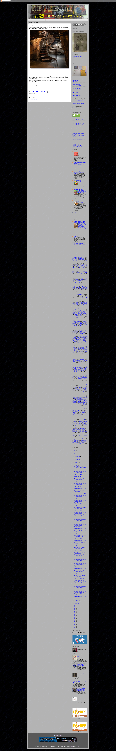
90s (73, 265)
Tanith (76, 410)
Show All (86, 253)
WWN (82, 441)
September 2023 (78, 459)
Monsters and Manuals (78, 171)
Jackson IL (83, 340)
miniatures (85, 357)
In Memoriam (83, 337)
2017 (75, 612)
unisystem (76, 422)
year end (76, 442)
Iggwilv (78, 337)
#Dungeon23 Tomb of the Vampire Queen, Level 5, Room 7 (80, 571)
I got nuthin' (84, 336)
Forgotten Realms (76, 321)
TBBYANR (76, 411)
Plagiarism (82, 379)
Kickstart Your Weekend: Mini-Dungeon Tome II (79, 576)
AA (86, 265)
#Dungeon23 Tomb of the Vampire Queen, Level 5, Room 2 (80, 592)
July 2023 (76, 462)
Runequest (82, 389)
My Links (64, 19)
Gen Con (76, 325)
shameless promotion (81, 396)
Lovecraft (75, 350)
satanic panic (84, 390)
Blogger (79, 746)
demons (76, 302)
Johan (86, 341)
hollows (73, 333)
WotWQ (75, 441)
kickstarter (82, 343)
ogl (82, 371)
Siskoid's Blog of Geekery (78, 200)
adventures (80, 268)
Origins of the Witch (78, 376)
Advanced (74, 267)
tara (78, 410)
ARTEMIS (84, 271)
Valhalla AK (80, 424)
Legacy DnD (84, 347)
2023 (75, 453)
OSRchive (78, 377)
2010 (75, 623)
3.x (78, 263)
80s (83, 264)
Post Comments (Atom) (38, 106)
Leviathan (75, 348)
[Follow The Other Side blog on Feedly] (76, 116)
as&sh (73, 272)
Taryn (86, 410)
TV (77, 421)
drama (85, 310)
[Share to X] (32, 93)
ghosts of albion (83, 325)
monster (74, 359)
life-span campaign (81, 348)
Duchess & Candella (82, 311)
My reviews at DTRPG (76, 144)
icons (75, 337)
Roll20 (76, 388)
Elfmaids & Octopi (77, 180)
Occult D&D (83, 370)
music (84, 362)
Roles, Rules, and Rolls (78, 189)
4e (82, 263)
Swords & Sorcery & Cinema (77, 89)
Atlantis (78, 272)
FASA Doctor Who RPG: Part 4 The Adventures (79, 553)
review (79, 387)
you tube (76, 443)
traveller (75, 419)
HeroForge (81, 331)
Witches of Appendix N (76, 95)
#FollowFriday (74, 259)
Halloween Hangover (83, 329)
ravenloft (78, 384)
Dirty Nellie (85, 303)
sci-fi (83, 391)
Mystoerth (70, 19)
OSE (83, 376)
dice (81, 303)
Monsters (59, 19)
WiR (82, 435)
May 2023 (76, 465)
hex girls (75, 332)
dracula (78, 306)
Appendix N (74, 271)
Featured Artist (75, 80)
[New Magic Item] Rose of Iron (79, 246)
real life (79, 385)
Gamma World (80, 324)
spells (79, 401)
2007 (75, 627)
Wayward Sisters (75, 431)
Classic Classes (84, 290)
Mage (78, 351)
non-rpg (85, 368)
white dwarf (82, 432)
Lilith (86, 348)
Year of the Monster (83, 442)
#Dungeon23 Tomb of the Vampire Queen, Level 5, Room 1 (80, 597)
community (79, 294)
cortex (80, 296)
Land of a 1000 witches (80, 346)
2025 (75, 450)
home (78, 333)
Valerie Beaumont (75, 424)
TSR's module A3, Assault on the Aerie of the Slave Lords (82, 191)
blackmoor (75, 278)
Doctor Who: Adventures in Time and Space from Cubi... (80, 522)
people (73, 379)
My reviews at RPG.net (76, 145)
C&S (73, 282)
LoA (77, 349)
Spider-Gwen (84, 401)
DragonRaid (74, 310)
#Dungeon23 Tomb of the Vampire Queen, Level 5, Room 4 (80, 582)
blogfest (76, 279)
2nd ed (73, 263)
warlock (73, 430)
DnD (83, 304)
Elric (80, 314)
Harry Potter (81, 330)
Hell (77, 331)
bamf (78, 273)
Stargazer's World (77, 212)
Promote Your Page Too (75, 109)
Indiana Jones (80, 338)
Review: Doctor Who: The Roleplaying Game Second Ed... (80, 467)
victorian (85, 427)
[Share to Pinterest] (34, 93)
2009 (75, 624)
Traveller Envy (82, 419)
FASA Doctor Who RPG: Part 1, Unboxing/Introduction (79, 589)
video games (82, 428)
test (79, 412)
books (85, 280)
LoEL (80, 349)
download (84, 305)
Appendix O (31, 19)
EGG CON (78, 313)
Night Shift (76, 368)
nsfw (74, 370)
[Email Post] (47, 91)
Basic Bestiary (75, 274)
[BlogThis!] (31, 93)
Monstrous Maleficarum (76, 360)
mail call (83, 352)
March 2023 (77, 600)
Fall (80, 316)
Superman (79, 405)
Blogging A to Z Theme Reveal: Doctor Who (81, 665)
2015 (75, 615)
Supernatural (85, 405)
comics (85, 293)
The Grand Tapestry (77, 236)
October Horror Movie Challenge (78, 85)
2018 (75, 611)
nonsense (75, 369)
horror (81, 333)
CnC (74, 291)
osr (73, 377)
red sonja (73, 386)
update (82, 422)
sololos (71, 746)
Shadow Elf (76, 395)
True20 (85, 420)
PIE (79, 379)
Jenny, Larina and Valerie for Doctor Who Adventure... (79, 486)
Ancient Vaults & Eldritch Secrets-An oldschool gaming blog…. (79, 244)
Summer (78, 404)
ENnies (81, 315)
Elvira (84, 314)
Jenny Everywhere (80, 341)
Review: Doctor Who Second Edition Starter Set (79, 469)
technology (83, 411)
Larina (73, 347)
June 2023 (77, 463)
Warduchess (83, 429)
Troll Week (81, 420)
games (73, 324)
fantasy (73, 317)
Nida (86, 367)
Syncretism (74, 409)
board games (79, 280)
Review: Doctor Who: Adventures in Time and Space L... (80, 498)
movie (84, 361)
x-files (85, 441)
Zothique (73, 444)
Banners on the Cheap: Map (77, 146)
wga (77, 432)
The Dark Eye (81, 413)
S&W (77, 390)
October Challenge (76, 371)
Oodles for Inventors (76, 137)
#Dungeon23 (81, 258)
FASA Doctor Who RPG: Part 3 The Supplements (79, 558)
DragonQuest (83, 309)
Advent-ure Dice (82, 267)
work (86, 439)
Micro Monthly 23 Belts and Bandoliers (79, 119)
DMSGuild (78, 304)
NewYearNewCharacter (77, 367)
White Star (79, 433)
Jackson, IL (74, 83)
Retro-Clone (74, 387)
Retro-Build (83, 386)
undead (85, 421)
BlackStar (81, 278)
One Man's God (75, 87)
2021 (75, 606)
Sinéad (85, 397)
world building (76, 440)
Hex (86, 331)
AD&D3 (84, 266)
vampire (85, 424)
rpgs (78, 389)
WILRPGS (79, 435)
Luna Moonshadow (82, 350)
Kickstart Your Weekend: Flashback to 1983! (78, 518)
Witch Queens (77, 19)
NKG (82, 368)
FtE (77, 323)
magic (81, 351)
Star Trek (85, 402)
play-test (75, 380)
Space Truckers (78, 400)
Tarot (82, 410)
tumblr (75, 421)
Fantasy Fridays (80, 317)
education (73, 313)
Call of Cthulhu (77, 282)
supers (75, 406)
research (79, 386)
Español (73, 316)
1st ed (78, 261)
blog (86, 278)
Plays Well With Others (76, 88)
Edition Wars (83, 312)
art (79, 271)
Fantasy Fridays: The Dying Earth (81, 656)
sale (80, 390)
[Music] (75, 237)
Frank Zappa (84, 321)
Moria (80, 361)
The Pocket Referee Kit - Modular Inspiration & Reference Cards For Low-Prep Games (79, 131)
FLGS (81, 320)
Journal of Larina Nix (77, 342)
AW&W (85, 272)
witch (85, 435)
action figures (79, 266)
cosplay (85, 296)
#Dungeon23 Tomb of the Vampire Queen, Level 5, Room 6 (80, 573)
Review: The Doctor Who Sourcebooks (78, 477)
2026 (75, 449)
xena (73, 442)
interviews (85, 338)
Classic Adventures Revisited (76, 290)
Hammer (75, 330)
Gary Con (85, 324)
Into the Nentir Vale (77, 339)
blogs (81, 279)
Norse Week (80, 369)
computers (82, 295)
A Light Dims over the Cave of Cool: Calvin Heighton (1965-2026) (81, 689)
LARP (79, 347)
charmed (78, 287)
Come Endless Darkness (77, 293)
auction (82, 272)
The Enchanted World (76, 91)
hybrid (80, 336)
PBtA (85, 378)
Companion (74, 295)
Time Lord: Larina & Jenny (79, 526)
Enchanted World (75, 315)
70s (80, 264)
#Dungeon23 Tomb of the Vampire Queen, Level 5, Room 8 (80, 569)
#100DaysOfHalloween (77, 257)
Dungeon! (73, 312)
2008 (75, 626)
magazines (74, 351)
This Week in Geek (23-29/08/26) (81, 202)
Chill (76, 288)
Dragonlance (76, 309)
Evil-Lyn (77, 316)
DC (81, 301)
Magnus (78, 352)
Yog (73, 443)
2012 (75, 620)
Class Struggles (77, 289)
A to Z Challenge (79, 265)
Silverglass (81, 397)
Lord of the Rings (84, 349)
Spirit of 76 (74, 402)
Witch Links (84, 19)
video (76, 428)
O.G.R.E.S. (78, 370)
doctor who (74, 305)
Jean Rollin (74, 341)
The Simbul (80, 414)
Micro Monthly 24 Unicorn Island (78, 123)
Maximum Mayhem (81, 354)
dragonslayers (79, 310)
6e (77, 264)
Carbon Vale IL (84, 282)
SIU (85, 398)
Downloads (48, 19)
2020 (75, 608)
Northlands (85, 369)
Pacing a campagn (81, 181)
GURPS (73, 329)
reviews (85, 387)
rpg (79, 388)
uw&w (80, 423)
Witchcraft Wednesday (77, 438)
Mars (81, 353)
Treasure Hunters (75, 420)
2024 (75, 452)
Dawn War (77, 301)
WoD (77, 439)
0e (79, 260)
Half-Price (77, 329)
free (73, 322)
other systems (84, 377)
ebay (78, 312)
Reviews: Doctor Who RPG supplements (79, 491)
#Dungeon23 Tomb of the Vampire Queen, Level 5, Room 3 (80, 587)
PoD (80, 380)
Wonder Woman (81, 439)
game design (82, 323)
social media (78, 399)
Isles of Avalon (75, 340)
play (86, 379)
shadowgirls (74, 396)
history (84, 332)
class (86, 288)
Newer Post (32, 104)
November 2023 (77, 456)
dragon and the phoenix (76, 308)
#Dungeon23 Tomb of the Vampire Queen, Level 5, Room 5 (80, 578)
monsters (82, 359)
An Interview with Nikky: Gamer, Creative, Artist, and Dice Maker (79, 214)
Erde (84, 315)
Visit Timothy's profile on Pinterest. (78, 103)
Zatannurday (81, 443)
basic (82, 273)
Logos (54, 19)
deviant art (77, 303)
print (84, 380)
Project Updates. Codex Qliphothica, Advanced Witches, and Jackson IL (79, 58)
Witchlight (73, 439)
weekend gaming (81, 431)
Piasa (76, 379)
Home (49, 104)
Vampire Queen (78, 425)
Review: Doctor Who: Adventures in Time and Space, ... (80, 503)
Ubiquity (80, 421)
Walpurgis (78, 429)
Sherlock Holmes (75, 397)
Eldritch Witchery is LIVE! (82, 648)
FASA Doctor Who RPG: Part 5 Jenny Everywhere (79, 548)
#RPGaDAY (81, 259)
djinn (74, 304)
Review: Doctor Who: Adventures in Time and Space (80, 508)
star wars (76, 403)
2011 (75, 621)
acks (75, 266)
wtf (79, 441)
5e (86, 263)
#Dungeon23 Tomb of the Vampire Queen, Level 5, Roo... (80, 472)
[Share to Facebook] (33, 93)
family (84, 316)
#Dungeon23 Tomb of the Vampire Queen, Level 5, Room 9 (80, 564)
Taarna (78, 409)
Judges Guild (84, 342)
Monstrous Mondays (76, 84)
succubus (73, 404)
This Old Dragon (75, 92)
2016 (75, 614)
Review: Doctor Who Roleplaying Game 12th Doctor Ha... (80, 493)
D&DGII (82, 297)
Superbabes (74, 405)
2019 (75, 609)
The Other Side (74, 107)
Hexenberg (80, 332)
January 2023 (77, 603)
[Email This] (30, 93)
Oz (75, 378)
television (74, 412)
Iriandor (84, 339)
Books (37, 19)
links (74, 349)
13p (82, 260)
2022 (75, 605)
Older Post (67, 104)
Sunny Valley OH (83, 404)
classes (83, 289)
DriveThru (74, 311)
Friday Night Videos (78, 322)
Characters (42, 19)
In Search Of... (75, 81)
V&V (84, 423)
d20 (86, 297)
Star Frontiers (79, 402)
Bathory (83, 274)
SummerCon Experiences (78, 164)
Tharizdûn (83, 412)
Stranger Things (82, 403)
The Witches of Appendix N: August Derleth (81, 673)
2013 (75, 618)
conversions (74, 296)
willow (73, 435)
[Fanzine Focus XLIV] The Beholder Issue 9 (81, 152)
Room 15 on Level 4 (42, 74)
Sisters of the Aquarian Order (78, 398)
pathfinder (80, 378)
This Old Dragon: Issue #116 (79, 580)
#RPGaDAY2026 (74, 260)
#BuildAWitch (74, 258)
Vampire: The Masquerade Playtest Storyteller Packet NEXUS (78, 140)
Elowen (76, 314)
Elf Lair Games (84, 313)
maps (77, 353)
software (82, 399)
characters (83, 286)
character (75, 286)
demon (85, 301)
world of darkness (84, 440)
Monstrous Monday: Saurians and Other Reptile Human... (80, 536)
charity (73, 287)
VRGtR (73, 429)
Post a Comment (34, 99)
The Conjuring (74, 413)
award (75, 273)
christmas (81, 288)
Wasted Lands (81, 430)
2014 (75, 617)
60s (75, 264)
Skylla (73, 399)
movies (73, 362)
